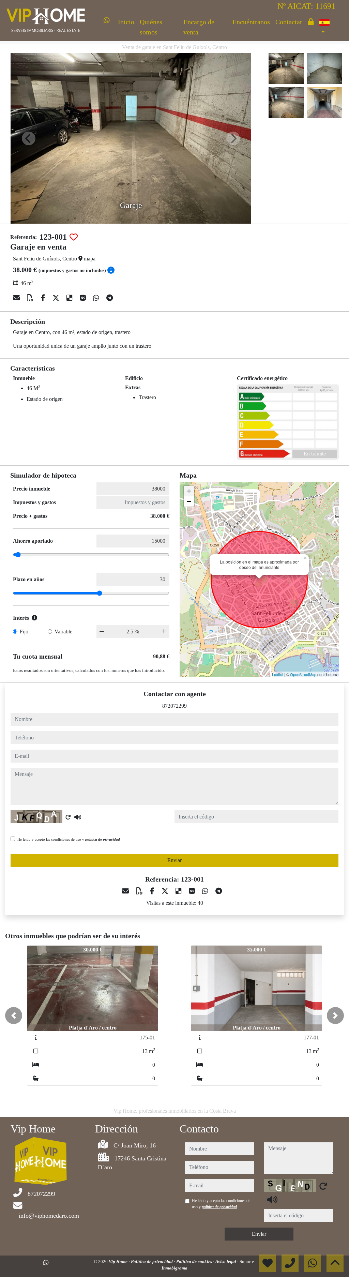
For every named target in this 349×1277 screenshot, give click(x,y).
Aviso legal (226, 1261)
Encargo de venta (198, 27)
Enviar (174, 860)
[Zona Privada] (311, 22)
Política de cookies (194, 1261)
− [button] (189, 501)
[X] (56, 298)
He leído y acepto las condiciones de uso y (68, 839)
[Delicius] (70, 298)
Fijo (24, 631)
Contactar (288, 22)
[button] (13, 1015)
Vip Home (118, 1261)
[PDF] (31, 298)
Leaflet (277, 674)
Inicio (126, 22)
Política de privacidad (152, 1261)
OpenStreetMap (303, 674)
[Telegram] (109, 298)
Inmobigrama (174, 1268)
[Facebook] (44, 298)
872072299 (174, 706)
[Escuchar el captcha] (77, 817)
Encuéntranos (251, 22)
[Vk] (84, 298)
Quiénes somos (151, 27)
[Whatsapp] (107, 20)
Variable (63, 631)
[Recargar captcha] (68, 817)
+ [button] (189, 491)
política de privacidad (102, 839)
